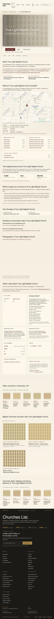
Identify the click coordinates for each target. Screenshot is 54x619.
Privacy (44, 616)
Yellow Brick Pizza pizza (9, 157)
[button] (27, 105)
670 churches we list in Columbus (26, 69)
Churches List (5, 11)
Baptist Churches (12, 11)
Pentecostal (30, 568)
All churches (5, 554)
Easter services (6, 586)
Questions (25, 55)
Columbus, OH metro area (23, 70)
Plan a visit (10, 49)
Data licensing (31, 586)
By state (4, 556)
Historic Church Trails (7, 576)
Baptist (29, 564)
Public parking (6, 139)
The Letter (33, 4)
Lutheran (30, 560)
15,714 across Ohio (42, 69)
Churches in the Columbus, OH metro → (12, 361)
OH (18, 11)
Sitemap (30, 588)
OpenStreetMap (40, 121)
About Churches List (32, 574)
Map (9, 55)
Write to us (30, 582)
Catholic (29, 554)
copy (35, 33)
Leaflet (35, 121)
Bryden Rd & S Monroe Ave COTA (36, 139)
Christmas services (7, 584)
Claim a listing (6, 596)
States (23, 4)
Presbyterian (30, 566)
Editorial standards (7, 600)
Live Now (5, 574)
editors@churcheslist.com (44, 289)
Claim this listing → (34, 370)
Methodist (30, 562)
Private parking (7, 141)
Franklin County (9, 70)
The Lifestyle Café (7, 155)
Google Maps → (20, 132)
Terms (36, 616)
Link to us (30, 584)
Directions (26, 49)
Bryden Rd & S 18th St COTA (35, 147)
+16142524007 (34, 345)
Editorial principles (32, 578)
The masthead (31, 580)
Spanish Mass (6, 578)
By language (5, 560)
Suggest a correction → (39, 371)
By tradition (5, 558)
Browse (18, 4)
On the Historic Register (8, 580)
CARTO (49, 121)
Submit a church (6, 594)
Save (18, 49)
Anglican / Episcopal (32, 558)
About (37, 4)
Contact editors (6, 602)
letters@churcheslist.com (32, 612)
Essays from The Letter (33, 576)
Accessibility (49, 616)
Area (13, 55)
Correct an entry (6, 598)
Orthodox (30, 556)
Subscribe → (27, 543)
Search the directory (7, 562)
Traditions (28, 4)
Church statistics (6, 582)
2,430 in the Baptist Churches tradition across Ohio (28, 72)
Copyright (40, 616)
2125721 (39, 334)
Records (18, 55)
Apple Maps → (13, 132)
